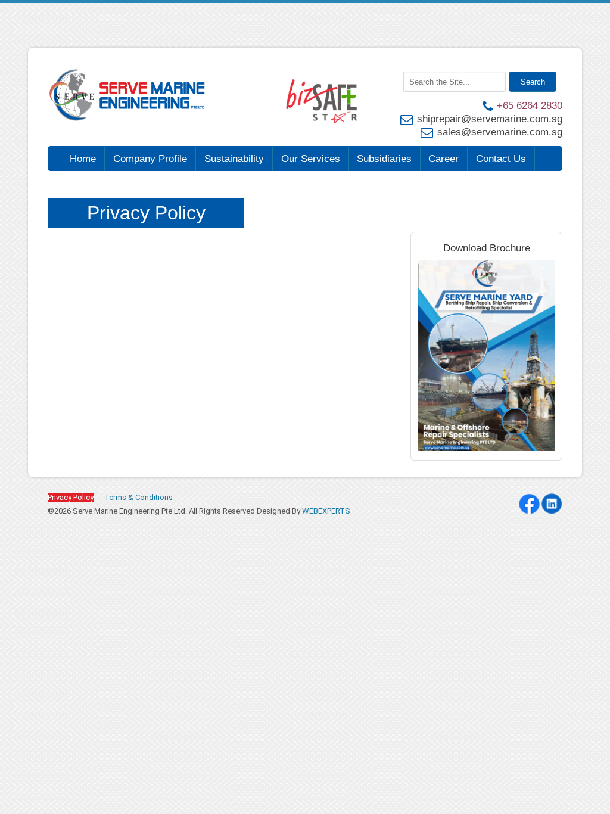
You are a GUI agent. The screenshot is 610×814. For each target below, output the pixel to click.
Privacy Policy (71, 497)
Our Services (310, 158)
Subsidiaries (384, 158)
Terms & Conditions (138, 497)
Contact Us (501, 158)
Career (443, 158)
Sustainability (234, 158)
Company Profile (150, 158)
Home (83, 158)
